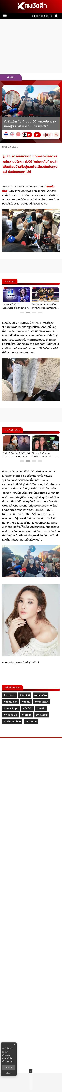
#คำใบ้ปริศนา (41, 702)
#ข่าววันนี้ (25, 695)
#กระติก (41, 708)
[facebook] (34, 16)
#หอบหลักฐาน (11, 708)
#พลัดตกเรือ (10, 715)
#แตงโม (26, 702)
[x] (39, 16)
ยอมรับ (9, 1067)
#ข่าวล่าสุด (9, 695)
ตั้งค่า (8, 1073)
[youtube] (44, 16)
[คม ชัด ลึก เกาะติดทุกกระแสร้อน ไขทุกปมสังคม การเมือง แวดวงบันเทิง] (31, 6)
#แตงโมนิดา (40, 695)
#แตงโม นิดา (10, 702)
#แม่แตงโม (31, 721)
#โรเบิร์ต (27, 708)
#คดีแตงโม (42, 715)
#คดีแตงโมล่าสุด (12, 721)
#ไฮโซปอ (26, 715)
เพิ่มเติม (9, 1061)
